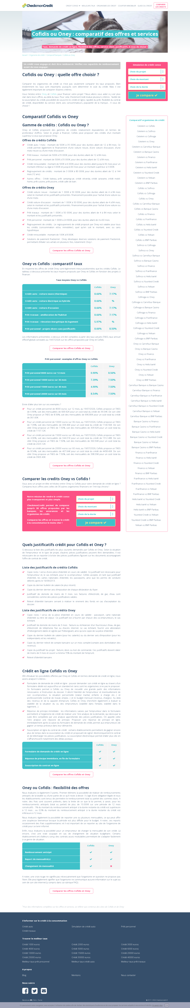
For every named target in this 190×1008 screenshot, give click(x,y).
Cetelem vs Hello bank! (146, 167)
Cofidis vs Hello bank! (146, 224)
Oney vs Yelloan (146, 374)
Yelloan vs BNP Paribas (146, 525)
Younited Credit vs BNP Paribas (146, 520)
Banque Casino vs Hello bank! (146, 431)
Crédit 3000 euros (130, 944)
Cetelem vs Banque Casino (146, 151)
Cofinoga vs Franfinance (146, 317)
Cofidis (53, 94)
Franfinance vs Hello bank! (146, 478)
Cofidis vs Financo (146, 214)
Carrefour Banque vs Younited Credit (146, 405)
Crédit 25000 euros (31, 957)
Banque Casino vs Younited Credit (146, 437)
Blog (24, 975)
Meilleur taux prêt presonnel (35, 961)
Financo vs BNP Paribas (146, 473)
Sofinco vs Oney (146, 250)
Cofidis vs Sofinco (146, 188)
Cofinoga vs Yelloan (146, 333)
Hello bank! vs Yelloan (146, 504)
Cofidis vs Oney (146, 198)
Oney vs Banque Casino (146, 348)
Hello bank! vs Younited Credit (146, 499)
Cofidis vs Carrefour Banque (146, 203)
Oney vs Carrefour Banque (146, 343)
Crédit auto (27, 926)
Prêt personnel (128, 926)
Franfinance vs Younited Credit (146, 483)
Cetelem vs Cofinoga (146, 136)
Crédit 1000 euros (31, 944)
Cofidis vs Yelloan (146, 234)
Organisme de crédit (37, 55)
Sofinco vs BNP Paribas (146, 291)
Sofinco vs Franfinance (146, 271)
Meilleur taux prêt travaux (133, 961)
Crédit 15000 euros (81, 953)
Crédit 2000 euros (80, 944)
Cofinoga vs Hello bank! (146, 323)
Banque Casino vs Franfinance (146, 426)
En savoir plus (157, 1005)
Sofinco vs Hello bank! (146, 276)
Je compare (145, 95)
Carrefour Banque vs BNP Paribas (146, 416)
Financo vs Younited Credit (146, 463)
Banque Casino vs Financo (146, 421)
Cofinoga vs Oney (146, 297)
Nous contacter (128, 975)
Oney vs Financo (146, 354)
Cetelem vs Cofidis (146, 126)
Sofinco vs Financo (146, 266)
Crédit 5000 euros (80, 948)
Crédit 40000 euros (130, 957)
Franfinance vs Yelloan (146, 489)
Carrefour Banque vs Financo (146, 390)
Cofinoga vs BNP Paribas (146, 338)
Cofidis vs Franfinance (146, 219)
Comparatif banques (53, 55)
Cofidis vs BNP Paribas (146, 240)
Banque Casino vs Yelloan (146, 442)
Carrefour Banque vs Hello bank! (146, 400)
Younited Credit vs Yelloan (146, 514)
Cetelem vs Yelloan (146, 177)
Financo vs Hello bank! (146, 457)
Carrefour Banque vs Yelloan (146, 411)
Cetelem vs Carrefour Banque (146, 146)
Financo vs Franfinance (146, 452)
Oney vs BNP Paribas (146, 380)
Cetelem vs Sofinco (146, 131)
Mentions (76, 975)
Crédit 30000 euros (81, 957)
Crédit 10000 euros (31, 953)
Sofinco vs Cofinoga (146, 245)
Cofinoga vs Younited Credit (146, 328)
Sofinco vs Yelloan (146, 286)
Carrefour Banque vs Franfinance (146, 395)
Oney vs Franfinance (146, 359)
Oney (44, 94)
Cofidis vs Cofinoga (146, 193)
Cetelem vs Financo (146, 157)
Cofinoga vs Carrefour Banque (146, 302)
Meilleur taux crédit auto (83, 961)
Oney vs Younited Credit (146, 369)
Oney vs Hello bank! (146, 364)
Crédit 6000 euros (130, 948)
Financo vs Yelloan (146, 468)
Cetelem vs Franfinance (146, 162)
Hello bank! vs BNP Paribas (146, 509)
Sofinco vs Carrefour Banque (146, 255)
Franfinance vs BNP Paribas (146, 494)
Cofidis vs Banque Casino (146, 208)
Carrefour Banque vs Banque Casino (146, 385)
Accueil (24, 55)
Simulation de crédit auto (83, 926)
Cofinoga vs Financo (146, 312)
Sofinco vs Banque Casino (146, 260)
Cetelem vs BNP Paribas (146, 182)
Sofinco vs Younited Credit (146, 281)
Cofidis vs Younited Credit (146, 229)
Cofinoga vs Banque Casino (146, 307)
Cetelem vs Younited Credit (146, 172)
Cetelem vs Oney (146, 141)
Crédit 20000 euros (130, 953)
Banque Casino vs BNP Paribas (146, 447)
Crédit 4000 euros (31, 948)
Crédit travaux (28, 930)
